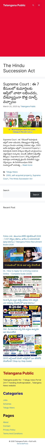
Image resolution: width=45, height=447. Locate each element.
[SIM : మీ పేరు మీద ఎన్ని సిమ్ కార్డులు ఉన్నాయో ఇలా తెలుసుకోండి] (22, 316)
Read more (27, 165)
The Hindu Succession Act (20, 179)
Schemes (7, 404)
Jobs (5, 400)
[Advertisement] (22, 34)
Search (6, 190)
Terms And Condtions (12, 433)
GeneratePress (22, 444)
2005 (8, 175)
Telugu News (12, 172)
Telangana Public (14, 5)
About (5, 422)
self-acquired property (22, 175)
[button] (33, 5)
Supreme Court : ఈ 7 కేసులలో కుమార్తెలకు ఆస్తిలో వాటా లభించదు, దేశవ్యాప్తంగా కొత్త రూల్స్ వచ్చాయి (21, 93)
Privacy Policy (9, 430)
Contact (6, 426)
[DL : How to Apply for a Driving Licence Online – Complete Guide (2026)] (22, 258)
